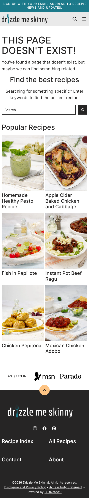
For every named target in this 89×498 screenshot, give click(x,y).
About (56, 460)
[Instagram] (35, 428)
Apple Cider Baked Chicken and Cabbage (62, 200)
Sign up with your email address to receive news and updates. (44, 5)
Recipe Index (17, 441)
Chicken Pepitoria (21, 345)
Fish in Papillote (20, 273)
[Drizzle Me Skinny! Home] (24, 19)
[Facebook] (44, 428)
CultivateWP (53, 492)
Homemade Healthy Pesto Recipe (17, 200)
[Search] (74, 19)
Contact (12, 460)
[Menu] (84, 19)
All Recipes (62, 441)
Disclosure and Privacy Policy (25, 487)
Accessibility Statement (65, 487)
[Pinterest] (54, 428)
